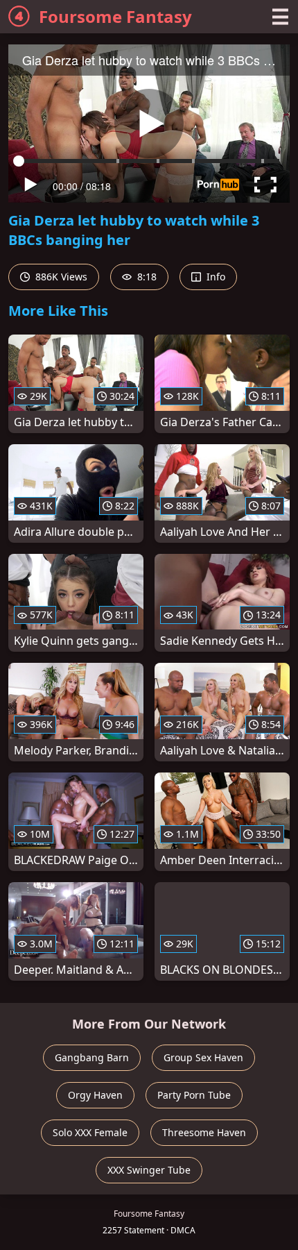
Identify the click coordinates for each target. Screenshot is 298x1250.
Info (214, 276)
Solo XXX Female (90, 1132)
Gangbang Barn (92, 1057)
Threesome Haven (204, 1132)
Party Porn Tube (194, 1094)
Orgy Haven (95, 1094)
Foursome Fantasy (115, 16)
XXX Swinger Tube (149, 1169)
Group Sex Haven (203, 1057)
